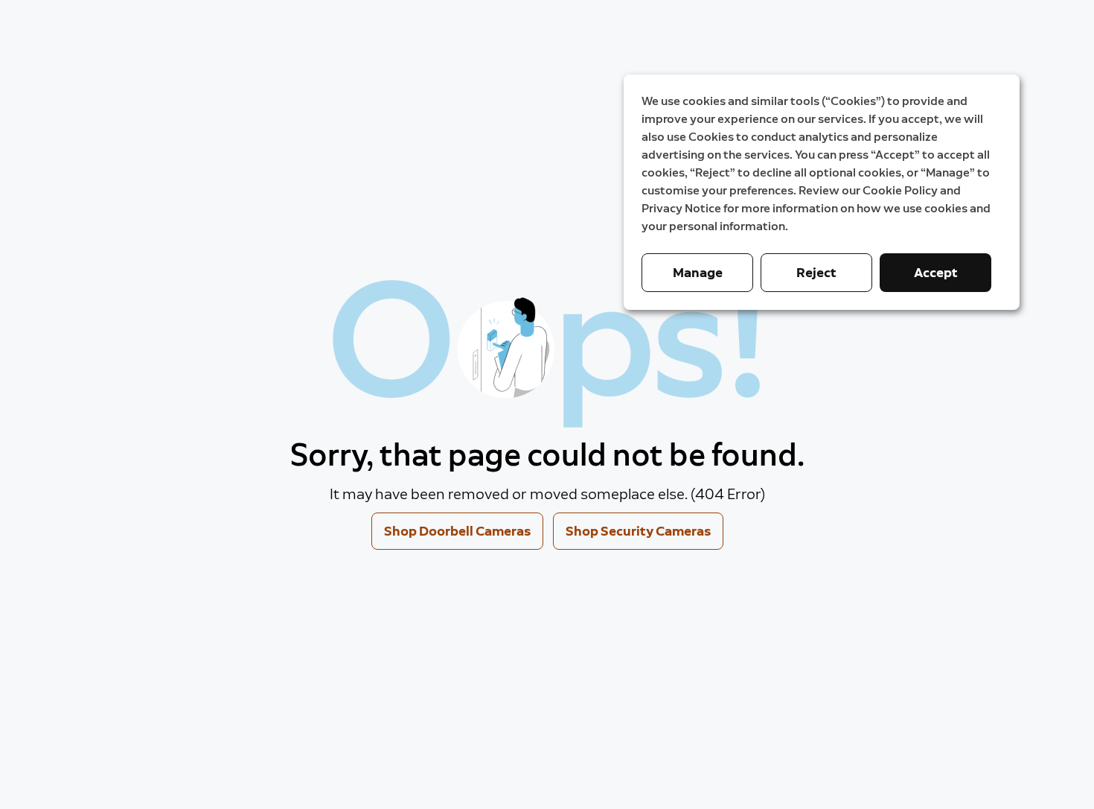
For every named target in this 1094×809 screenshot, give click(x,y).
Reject (816, 272)
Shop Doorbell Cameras (457, 531)
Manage (698, 272)
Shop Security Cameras (638, 531)
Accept (936, 272)
